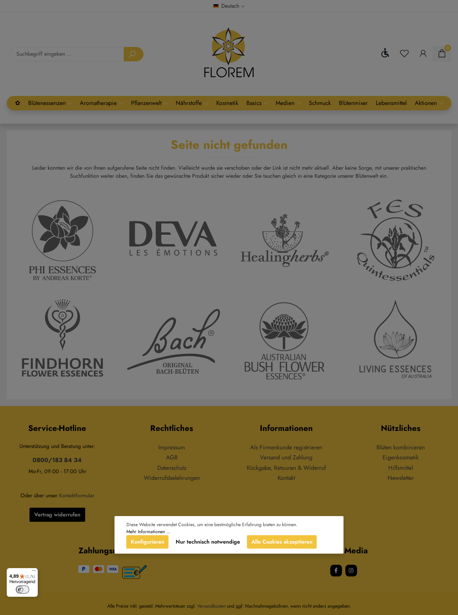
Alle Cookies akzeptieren (281, 542)
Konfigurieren (147, 542)
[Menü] (34, 572)
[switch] (22, 589)
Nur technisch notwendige (208, 542)
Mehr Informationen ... (148, 531)
